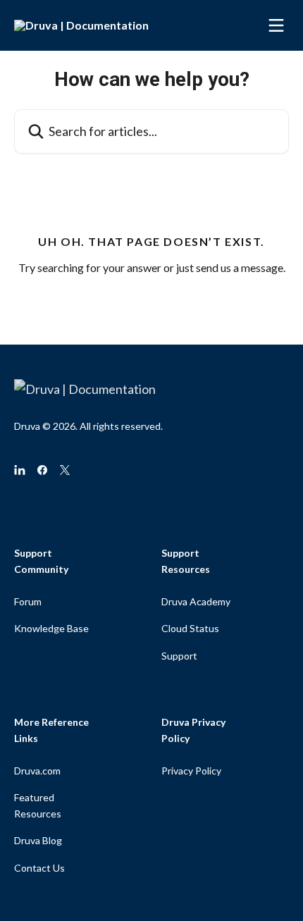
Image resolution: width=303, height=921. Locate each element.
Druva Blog (38, 840)
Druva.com (37, 771)
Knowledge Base (51, 628)
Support (179, 656)
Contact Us (39, 868)
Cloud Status (190, 628)
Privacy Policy (191, 771)
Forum (28, 601)
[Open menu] (276, 25)
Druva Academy (195, 601)
